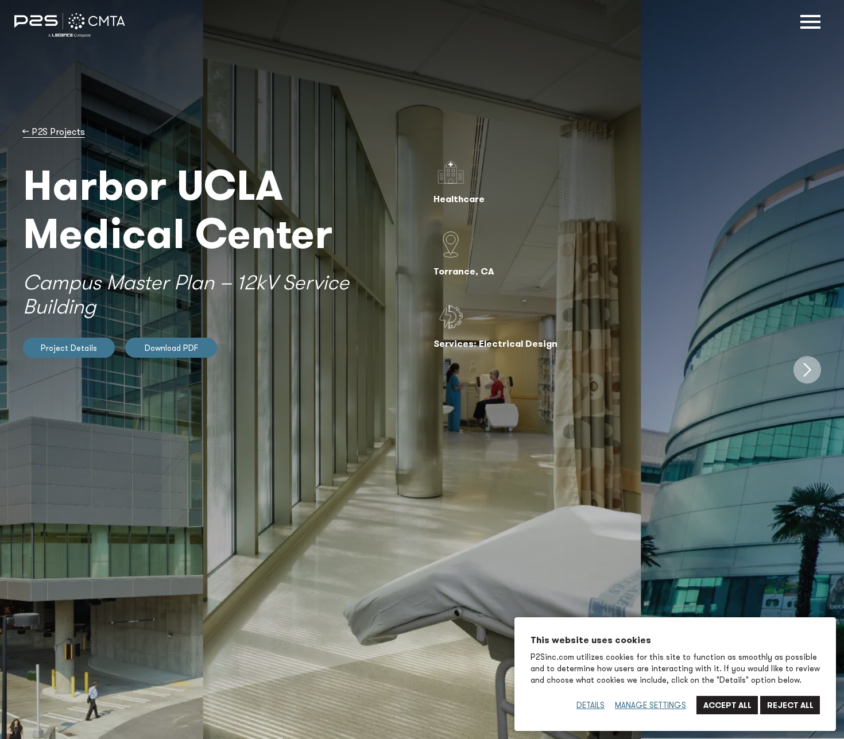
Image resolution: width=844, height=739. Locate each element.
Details (590, 705)
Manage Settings (650, 705)
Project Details (69, 348)
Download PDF (171, 348)
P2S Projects (54, 131)
